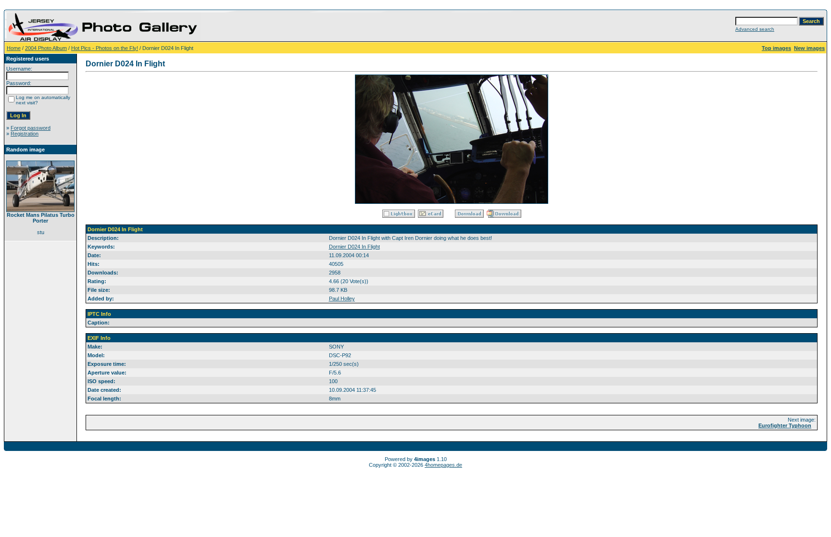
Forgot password (30, 128)
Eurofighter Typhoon (784, 425)
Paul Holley (342, 298)
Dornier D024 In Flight (354, 247)
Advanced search (754, 29)
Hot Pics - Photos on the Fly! (104, 48)
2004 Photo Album (46, 48)
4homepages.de (443, 465)
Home (14, 48)
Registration (24, 134)
